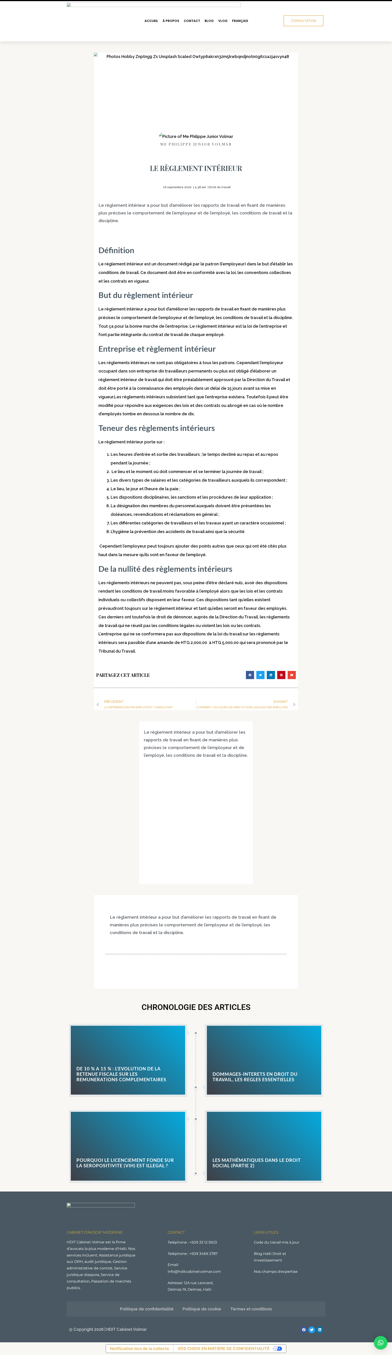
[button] (250, 675)
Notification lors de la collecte (139, 1348)
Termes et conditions (251, 1309)
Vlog (223, 21)
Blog (209, 21)
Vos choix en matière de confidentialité (224, 1348)
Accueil (151, 21)
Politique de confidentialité (147, 1309)
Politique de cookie (202, 1309)
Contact (192, 21)
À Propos (171, 21)
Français (240, 21)
